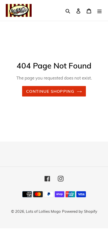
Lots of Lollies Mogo (43, 211)
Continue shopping (50, 91)
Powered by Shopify (79, 211)
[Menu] (99, 10)
